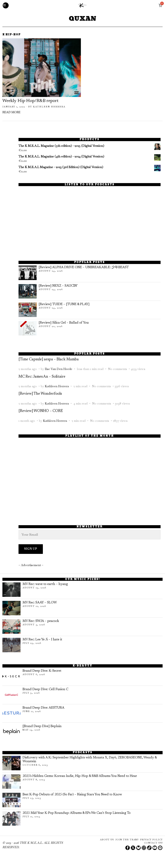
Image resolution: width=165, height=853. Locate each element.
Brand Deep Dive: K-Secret (42, 671)
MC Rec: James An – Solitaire (42, 377)
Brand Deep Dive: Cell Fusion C (45, 689)
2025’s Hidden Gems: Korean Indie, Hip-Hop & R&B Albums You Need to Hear (80, 776)
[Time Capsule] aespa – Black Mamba (49, 359)
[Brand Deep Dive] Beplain (42, 726)
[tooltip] (127, 847)
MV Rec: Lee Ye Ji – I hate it (42, 639)
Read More (11, 112)
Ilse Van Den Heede (58, 369)
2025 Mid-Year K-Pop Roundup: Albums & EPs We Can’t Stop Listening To (77, 813)
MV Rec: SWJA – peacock (41, 621)
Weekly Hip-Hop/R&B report (30, 101)
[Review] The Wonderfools (40, 394)
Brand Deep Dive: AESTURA (43, 707)
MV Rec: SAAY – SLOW (40, 602)
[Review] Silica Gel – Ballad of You (64, 322)
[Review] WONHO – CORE (41, 411)
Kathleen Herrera (49, 106)
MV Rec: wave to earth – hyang (45, 584)
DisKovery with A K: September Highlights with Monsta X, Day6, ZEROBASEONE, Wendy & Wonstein (90, 759)
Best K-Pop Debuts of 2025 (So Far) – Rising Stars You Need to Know (72, 794)
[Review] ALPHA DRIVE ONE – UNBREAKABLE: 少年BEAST (84, 267)
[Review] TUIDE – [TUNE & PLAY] (64, 304)
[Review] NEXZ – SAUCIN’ (58, 285)
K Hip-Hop (11, 35)
